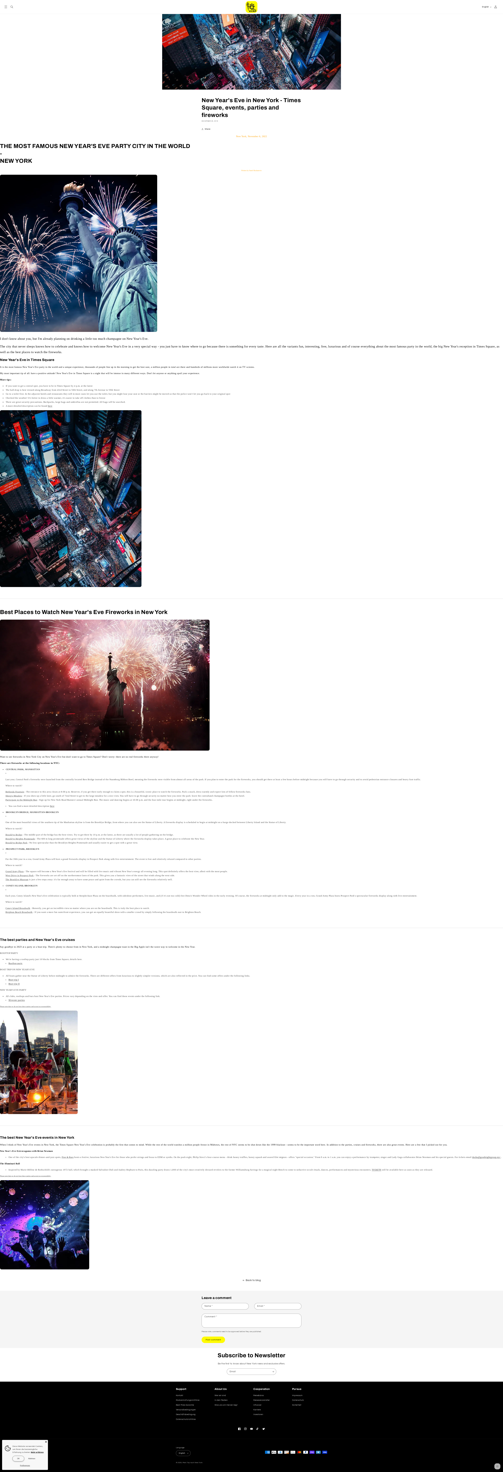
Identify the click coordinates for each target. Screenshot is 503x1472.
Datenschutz (298, 1400)
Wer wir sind (220, 1395)
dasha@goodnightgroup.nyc (486, 1157)
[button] (6, 7)
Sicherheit (296, 1405)
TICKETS (376, 1170)
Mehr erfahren (37, 1452)
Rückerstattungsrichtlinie (187, 1400)
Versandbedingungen (186, 1410)
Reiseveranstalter (261, 1400)
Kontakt (179, 1395)
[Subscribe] (273, 1371)
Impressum (297, 1395)
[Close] (46, 1442)
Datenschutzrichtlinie (186, 1419)
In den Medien (221, 1400)
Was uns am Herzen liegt (226, 1405)
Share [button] (207, 129)
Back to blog (253, 1280)
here (50, 406)
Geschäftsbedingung (186, 1414)
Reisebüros (258, 1395)
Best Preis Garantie (185, 1405)
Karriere (257, 1410)
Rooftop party (16, 963)
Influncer (257, 1405)
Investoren (258, 1414)
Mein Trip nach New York (192, 1462)
